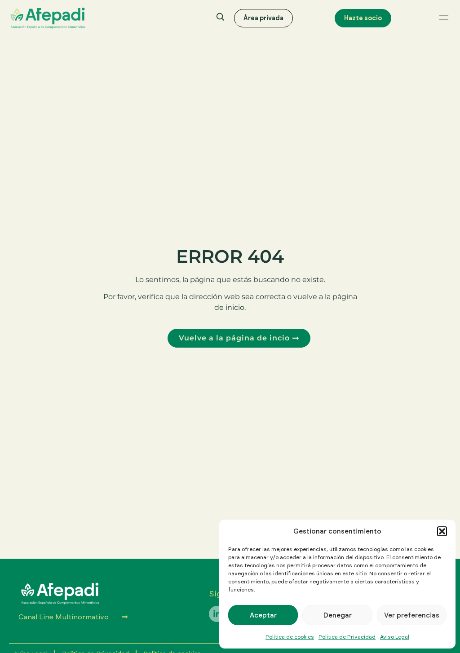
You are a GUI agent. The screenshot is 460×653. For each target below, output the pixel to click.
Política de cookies (289, 636)
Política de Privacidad (347, 636)
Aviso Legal (394, 636)
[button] (442, 531)
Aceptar (263, 615)
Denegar (337, 615)
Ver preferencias (411, 615)
